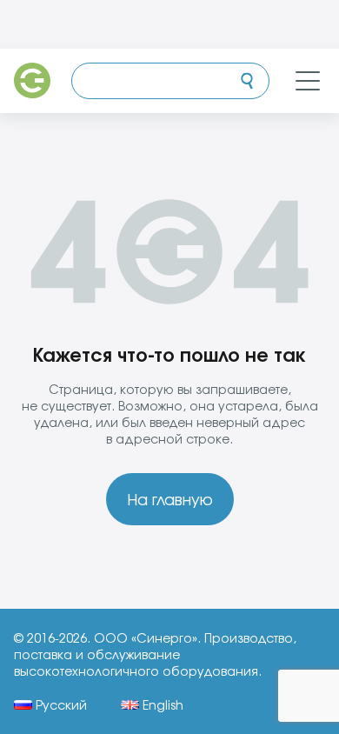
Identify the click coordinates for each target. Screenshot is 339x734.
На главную (170, 499)
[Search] (246, 80)
